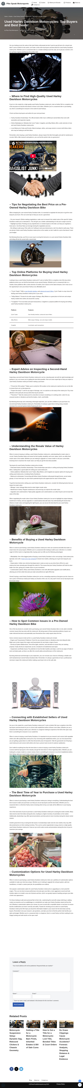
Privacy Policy (61, 1084)
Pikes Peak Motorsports (12, 30)
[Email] (21, 1069)
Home (6, 16)
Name (15, 993)
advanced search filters (47, 291)
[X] (16, 1069)
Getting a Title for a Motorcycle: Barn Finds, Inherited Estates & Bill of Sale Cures (32, 1039)
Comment (16, 971)
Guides (10, 16)
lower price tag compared (29, 559)
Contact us (45, 1080)
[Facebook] (11, 1069)
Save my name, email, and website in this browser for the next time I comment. (36, 1000)
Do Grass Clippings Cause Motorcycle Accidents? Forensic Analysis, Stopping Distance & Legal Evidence (64, 1044)
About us (36, 1080)
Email (34, 993)
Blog (30, 1080)
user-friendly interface (31, 291)
